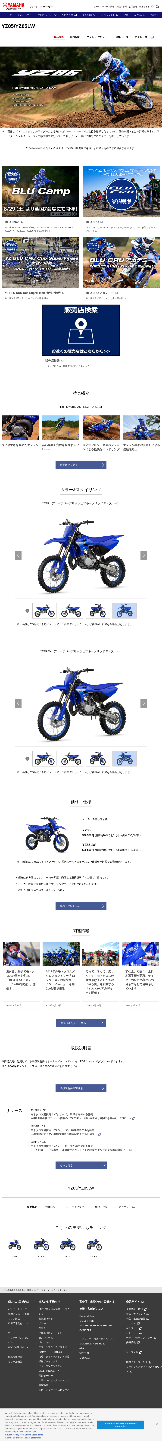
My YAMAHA (139, 15)
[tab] (44, 610)
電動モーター (46, 1375)
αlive (81, 1348)
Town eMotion (86, 1316)
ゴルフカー (44, 1342)
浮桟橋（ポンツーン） (50, 1332)
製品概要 (59, 37)
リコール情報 (108, 6)
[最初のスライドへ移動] (143, 555)
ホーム (97, 6)
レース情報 (132, 1352)
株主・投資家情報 (135, 1318)
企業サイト (144, 6)
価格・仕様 (122, 37)
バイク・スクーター (42, 1290)
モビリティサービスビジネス (54, 1389)
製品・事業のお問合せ (127, 6)
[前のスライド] (18, 555)
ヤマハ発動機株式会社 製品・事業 (16, 1290)
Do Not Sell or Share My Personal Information (120, 1424)
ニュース (131, 1323)
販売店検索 (87, 15)
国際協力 (43, 1385)
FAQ (126, 15)
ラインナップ (23, 15)
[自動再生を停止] (27, 611)
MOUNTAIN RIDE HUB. (92, 1343)
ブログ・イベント (45, 15)
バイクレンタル (107, 15)
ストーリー (132, 1332)
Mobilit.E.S (84, 1357)
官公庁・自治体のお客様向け (96, 1301)
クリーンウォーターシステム (54, 1380)
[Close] (156, 1424)
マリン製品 (14, 1318)
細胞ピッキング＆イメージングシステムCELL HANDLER (50, 1366)
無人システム (46, 1337)
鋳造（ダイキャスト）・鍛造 (54, 1356)
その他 (153, 15)
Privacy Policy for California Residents (24, 1435)
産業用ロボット (47, 1318)
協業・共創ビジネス (91, 1308)
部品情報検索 (15, 1357)
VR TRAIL (84, 1353)
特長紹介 (75, 37)
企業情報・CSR (134, 1309)
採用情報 (131, 1342)
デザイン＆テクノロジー (139, 1337)
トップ (9, 15)
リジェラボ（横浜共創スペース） (97, 1338)
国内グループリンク (137, 1362)
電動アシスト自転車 (18, 1313)
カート (11, 1332)
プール (42, 1323)
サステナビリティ (135, 1313)
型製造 (42, 1328)
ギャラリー (132, 1328)
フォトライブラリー (98, 37)
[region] (81, 1424)
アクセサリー (142, 37)
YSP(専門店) (67, 15)
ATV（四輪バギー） (18, 1347)
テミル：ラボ (86, 1320)
